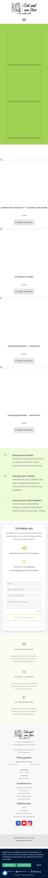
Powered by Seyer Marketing (24, 817)
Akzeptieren (24, 865)
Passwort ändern (24, 799)
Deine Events (24, 790)
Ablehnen (9, 865)
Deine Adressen (24, 793)
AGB (24, 807)
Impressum (24, 811)
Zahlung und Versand (24, 788)
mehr (38, 865)
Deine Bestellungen (24, 796)
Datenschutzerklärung (24, 813)
